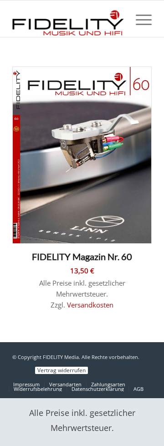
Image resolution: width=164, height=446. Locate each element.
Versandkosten (90, 304)
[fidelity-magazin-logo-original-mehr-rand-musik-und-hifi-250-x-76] (68, 18)
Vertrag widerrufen (61, 370)
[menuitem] (139, 18)
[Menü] (139, 18)
